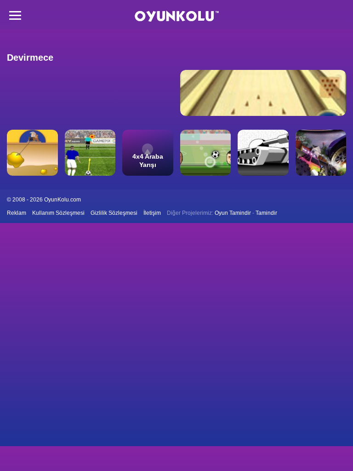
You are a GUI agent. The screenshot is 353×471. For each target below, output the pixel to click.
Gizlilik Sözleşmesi (114, 213)
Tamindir (266, 213)
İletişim (152, 213)
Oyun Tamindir (233, 213)
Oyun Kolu (176, 16)
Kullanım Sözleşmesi (58, 213)
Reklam (16, 213)
